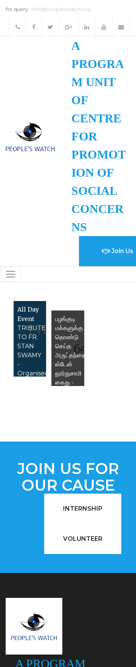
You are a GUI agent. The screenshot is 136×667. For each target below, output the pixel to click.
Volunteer (82, 538)
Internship (82, 508)
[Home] (30, 135)
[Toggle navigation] (10, 274)
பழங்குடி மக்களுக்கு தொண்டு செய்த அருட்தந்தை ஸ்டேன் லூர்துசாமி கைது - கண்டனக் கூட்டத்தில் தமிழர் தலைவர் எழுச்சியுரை (70, 373)
